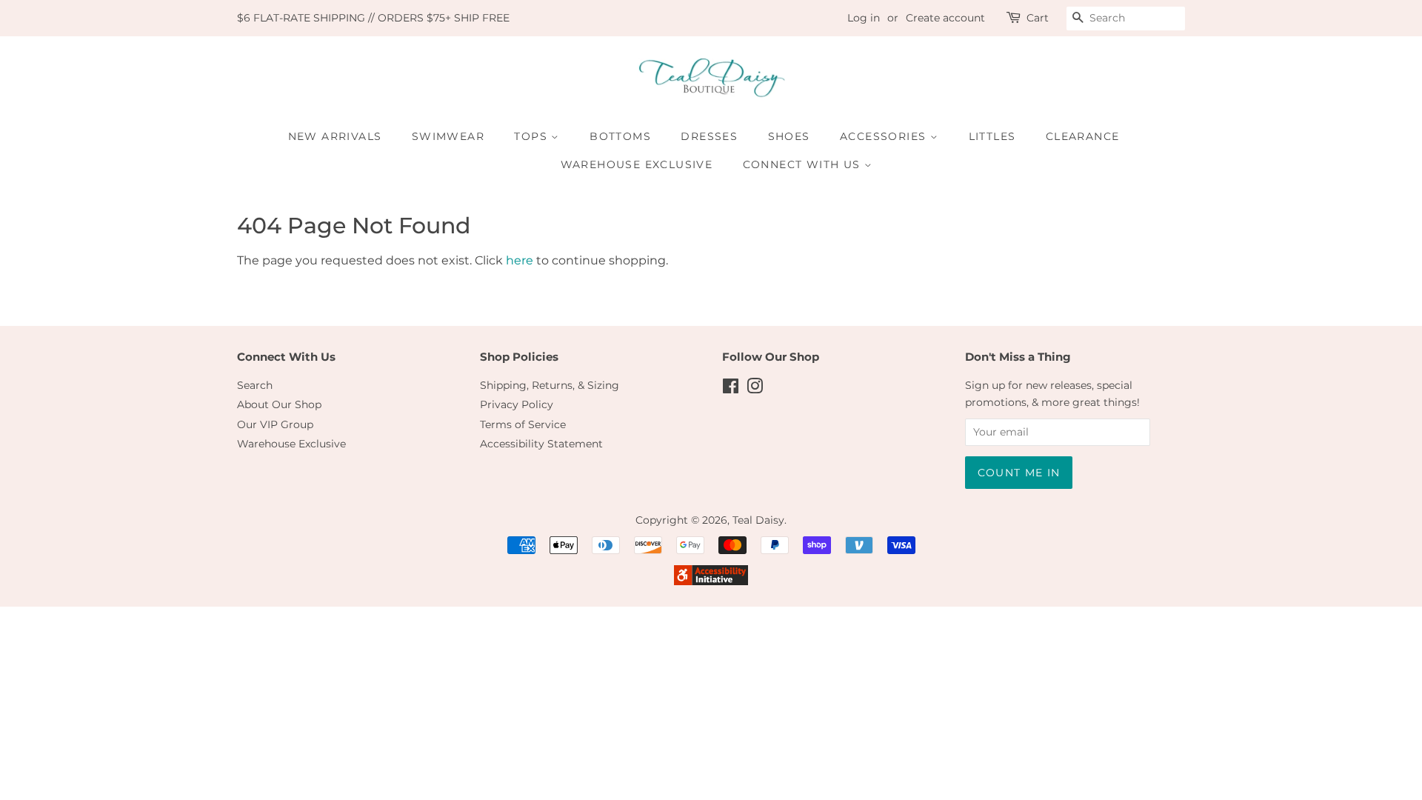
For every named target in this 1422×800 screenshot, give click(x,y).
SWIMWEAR (448, 136)
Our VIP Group (275, 424)
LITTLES (992, 136)
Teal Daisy (758, 520)
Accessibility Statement (541, 444)
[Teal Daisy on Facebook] (730, 389)
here (519, 260)
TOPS (532, 136)
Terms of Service (523, 424)
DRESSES (709, 136)
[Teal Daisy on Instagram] (755, 389)
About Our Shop (279, 404)
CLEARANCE (1083, 136)
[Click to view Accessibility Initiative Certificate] (711, 581)
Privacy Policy (516, 404)
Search (255, 385)
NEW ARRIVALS (335, 136)
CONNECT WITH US (803, 164)
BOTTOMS (620, 136)
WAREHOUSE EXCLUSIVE (637, 164)
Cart (1038, 17)
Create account (945, 17)
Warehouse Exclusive (291, 444)
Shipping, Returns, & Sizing (549, 385)
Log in (863, 17)
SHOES (789, 136)
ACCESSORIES (885, 136)
